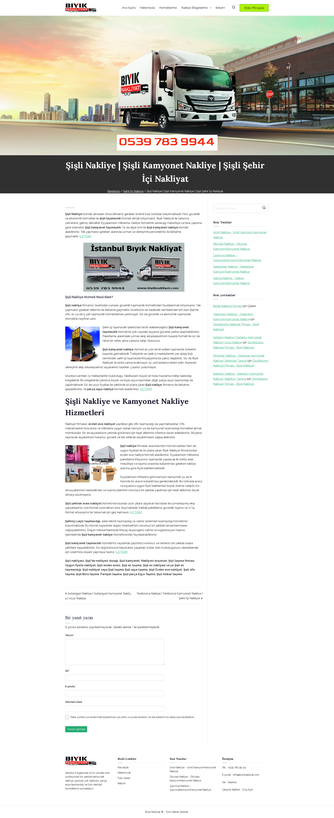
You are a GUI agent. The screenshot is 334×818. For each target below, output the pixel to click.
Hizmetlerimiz (168, 7)
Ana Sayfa (128, 7)
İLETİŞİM (85, 236)
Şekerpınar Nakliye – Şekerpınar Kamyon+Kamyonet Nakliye (233, 269)
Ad (67, 670)
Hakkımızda (147, 7)
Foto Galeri (124, 778)
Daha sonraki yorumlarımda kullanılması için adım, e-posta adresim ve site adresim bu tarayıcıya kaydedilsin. (132, 717)
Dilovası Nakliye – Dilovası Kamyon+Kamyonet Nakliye (231, 246)
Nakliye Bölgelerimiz (194, 7)
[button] (210, 8)
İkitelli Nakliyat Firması (227, 306)
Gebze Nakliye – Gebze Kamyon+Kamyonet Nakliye (231, 280)
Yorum (69, 635)
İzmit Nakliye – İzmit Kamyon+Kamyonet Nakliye (240, 235)
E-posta (70, 686)
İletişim (220, 7)
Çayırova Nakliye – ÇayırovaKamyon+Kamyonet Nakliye (237, 258)
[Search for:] (241, 208)
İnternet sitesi (73, 702)
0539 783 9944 (254, 7)
